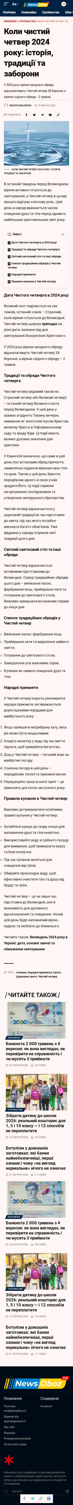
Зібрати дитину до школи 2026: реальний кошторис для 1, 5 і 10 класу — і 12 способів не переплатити (36, 1123)
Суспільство (15, 1110)
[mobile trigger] (7, 4)
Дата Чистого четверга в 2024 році (34, 242)
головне (21, 972)
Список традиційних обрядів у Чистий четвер (34, 265)
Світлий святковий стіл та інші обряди (36, 256)
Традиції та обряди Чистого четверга (35, 249)
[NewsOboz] (37, 4)
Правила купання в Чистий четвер (33, 281)
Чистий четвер (47, 976)
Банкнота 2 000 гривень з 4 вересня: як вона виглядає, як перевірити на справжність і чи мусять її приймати (35, 1051)
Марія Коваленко (20, 105)
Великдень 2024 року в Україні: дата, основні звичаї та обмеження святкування (36, 943)
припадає (49, 324)
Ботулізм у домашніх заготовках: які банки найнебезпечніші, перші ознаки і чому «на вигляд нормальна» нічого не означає (36, 1158)
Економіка (14, 1038)
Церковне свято (26, 976)
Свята (57, 972)
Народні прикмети (23, 274)
